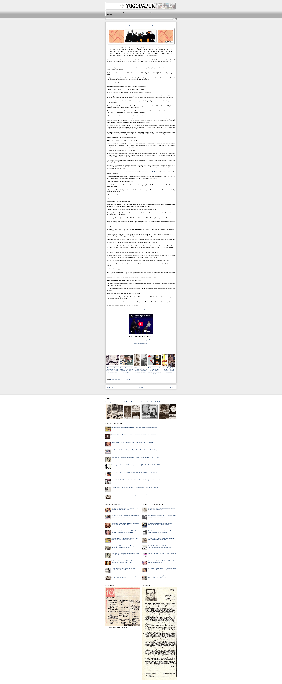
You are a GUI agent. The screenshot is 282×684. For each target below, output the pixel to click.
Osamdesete (127, 379)
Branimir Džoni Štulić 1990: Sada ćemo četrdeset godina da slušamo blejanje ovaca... (162, 553)
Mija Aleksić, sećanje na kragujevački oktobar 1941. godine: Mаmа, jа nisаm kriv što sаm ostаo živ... (162, 531)
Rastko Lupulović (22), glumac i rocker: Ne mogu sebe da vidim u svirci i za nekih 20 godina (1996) (124, 546)
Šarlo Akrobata (148, 310)
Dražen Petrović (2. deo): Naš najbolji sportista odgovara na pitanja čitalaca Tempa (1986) (132, 442)
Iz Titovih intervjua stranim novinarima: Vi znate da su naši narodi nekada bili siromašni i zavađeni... (140, 370)
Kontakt (130, 12)
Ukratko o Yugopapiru (119, 12)
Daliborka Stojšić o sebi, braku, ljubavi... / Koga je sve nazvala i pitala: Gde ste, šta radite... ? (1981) (124, 561)
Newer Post (110, 387)
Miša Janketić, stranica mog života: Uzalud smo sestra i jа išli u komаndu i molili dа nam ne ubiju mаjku (162, 569)
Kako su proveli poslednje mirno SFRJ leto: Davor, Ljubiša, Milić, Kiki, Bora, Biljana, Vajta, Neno (133, 402)
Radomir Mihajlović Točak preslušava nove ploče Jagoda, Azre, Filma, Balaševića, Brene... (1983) (161, 538)
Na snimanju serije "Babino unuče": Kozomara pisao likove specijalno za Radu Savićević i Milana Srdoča (135, 465)
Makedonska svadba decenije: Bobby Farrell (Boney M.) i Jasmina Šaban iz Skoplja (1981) (161, 561)
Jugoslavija (117, 379)
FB (163, 12)
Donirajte (138, 12)
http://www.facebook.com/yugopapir (141, 340)
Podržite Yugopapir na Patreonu (151, 12)
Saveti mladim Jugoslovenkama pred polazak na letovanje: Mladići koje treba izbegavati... (161, 508)
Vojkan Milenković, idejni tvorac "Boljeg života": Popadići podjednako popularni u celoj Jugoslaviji (134, 487)
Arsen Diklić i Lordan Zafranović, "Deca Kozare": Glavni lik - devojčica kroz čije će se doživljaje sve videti (136, 480)
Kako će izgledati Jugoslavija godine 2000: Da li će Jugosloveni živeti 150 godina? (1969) (160, 576)
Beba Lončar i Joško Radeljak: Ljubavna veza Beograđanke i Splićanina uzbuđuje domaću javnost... (134, 495)
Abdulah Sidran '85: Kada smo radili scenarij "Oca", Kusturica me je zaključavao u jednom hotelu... (112, 370)
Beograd (112, 379)
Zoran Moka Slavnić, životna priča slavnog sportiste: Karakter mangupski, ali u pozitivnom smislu (160, 523)
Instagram (109, 14)
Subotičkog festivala (153, 171)
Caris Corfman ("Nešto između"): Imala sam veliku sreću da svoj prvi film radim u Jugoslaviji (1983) (125, 523)
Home (141, 387)
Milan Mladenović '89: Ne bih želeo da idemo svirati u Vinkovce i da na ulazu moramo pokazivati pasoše (160, 546)
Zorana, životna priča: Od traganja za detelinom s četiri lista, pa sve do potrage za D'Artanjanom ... (134, 434)
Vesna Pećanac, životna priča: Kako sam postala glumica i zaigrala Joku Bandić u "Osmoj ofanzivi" (134, 472)
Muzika (122, 379)
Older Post (172, 387)
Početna (109, 12)
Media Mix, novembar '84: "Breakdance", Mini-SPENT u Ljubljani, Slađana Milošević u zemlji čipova (154, 370)
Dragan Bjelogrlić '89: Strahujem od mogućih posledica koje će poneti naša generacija (168, 370)
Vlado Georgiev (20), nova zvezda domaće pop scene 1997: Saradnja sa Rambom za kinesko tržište (162, 516)
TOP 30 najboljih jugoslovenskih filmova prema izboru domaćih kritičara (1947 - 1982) (124, 569)
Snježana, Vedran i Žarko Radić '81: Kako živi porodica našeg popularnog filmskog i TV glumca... (124, 508)
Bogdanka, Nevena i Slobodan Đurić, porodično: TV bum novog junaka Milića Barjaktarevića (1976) (134, 427)
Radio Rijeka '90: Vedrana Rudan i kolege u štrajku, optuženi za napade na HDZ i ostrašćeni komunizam (135, 457)
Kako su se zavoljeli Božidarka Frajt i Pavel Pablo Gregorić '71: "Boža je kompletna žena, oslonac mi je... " (125, 531)
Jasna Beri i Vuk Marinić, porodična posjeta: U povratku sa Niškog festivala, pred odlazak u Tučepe (134, 449)
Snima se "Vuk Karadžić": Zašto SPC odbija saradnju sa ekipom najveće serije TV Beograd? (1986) (126, 370)
